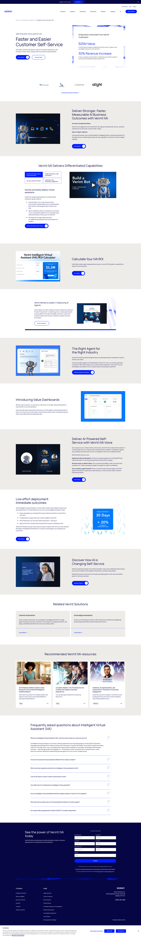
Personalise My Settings (49, 920)
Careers (18, 903)
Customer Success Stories (69, 93)
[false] (138, 931)
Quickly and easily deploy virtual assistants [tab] (34, 174)
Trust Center (46, 916)
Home (18, 20)
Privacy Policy (100, 871)
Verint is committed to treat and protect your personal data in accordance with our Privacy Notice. (95, 869)
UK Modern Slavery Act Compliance (52, 906)
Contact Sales (125, 6)
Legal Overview (47, 893)
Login (130, 6)
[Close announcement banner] (138, 2)
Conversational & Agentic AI (28, 20)
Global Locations (20, 910)
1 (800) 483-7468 (120, 900)
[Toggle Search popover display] (120, 11)
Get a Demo (131, 11)
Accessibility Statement (49, 913)
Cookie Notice (47, 903)
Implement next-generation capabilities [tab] (51, 180)
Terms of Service (108, 871)
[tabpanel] (70, 200)
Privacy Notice (47, 900)
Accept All (121, 931)
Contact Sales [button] (38, 57)
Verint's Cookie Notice (18, 935)
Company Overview (21, 893)
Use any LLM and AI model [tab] (34, 181)
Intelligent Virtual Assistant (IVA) (45, 20)
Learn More (22, 632)
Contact (18, 906)
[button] (23, 57)
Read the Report (41, 323)
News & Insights (20, 896)
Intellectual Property (48, 910)
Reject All (109, 931)
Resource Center (20, 900)
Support (134, 6)
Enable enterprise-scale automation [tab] (52, 174)
